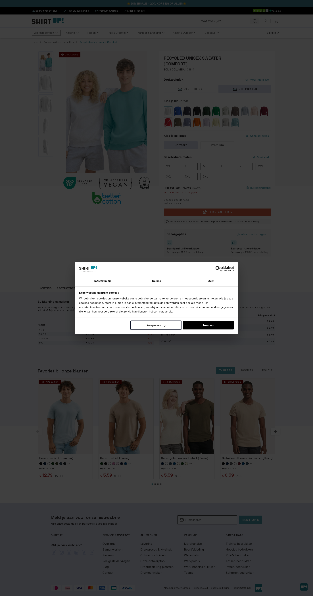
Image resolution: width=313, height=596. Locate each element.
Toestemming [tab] (102, 280)
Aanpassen (154, 325)
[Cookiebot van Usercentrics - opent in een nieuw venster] (218, 269)
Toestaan (208, 325)
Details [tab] (156, 280)
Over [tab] (211, 280)
